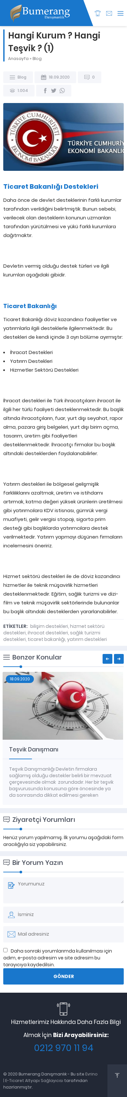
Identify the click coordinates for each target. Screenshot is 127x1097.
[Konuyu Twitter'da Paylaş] (53, 90)
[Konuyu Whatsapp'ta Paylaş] (62, 90)
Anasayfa (18, 58)
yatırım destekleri (87, 639)
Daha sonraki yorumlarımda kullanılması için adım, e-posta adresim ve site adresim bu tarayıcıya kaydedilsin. (57, 958)
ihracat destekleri (48, 633)
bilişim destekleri (49, 626)
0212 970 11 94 (63, 1048)
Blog (37, 58)
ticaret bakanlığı (46, 639)
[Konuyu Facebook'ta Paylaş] (45, 90)
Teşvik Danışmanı (33, 749)
